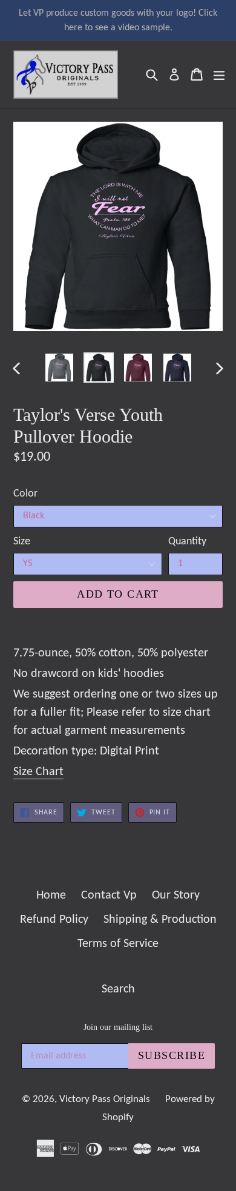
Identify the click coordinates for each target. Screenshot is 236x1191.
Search (118, 989)
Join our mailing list (118, 1027)
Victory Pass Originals (104, 1099)
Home (51, 895)
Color (25, 494)
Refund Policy (54, 920)
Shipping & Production (160, 920)
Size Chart (38, 772)
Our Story (176, 895)
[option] (59, 367)
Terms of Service (118, 944)
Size (21, 541)
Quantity (187, 541)
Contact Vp (109, 895)
